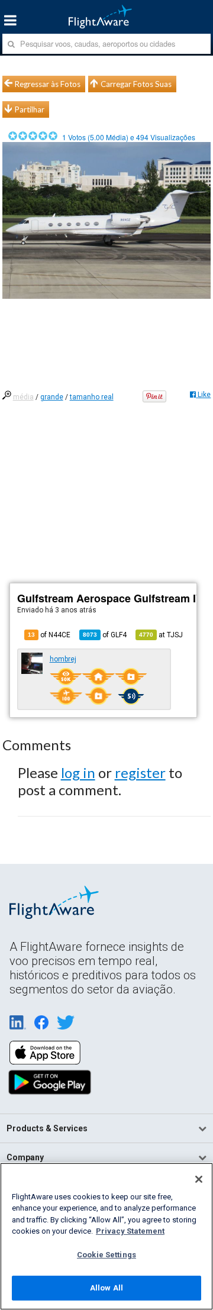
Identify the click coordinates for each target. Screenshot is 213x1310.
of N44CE (49, 635)
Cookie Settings (106, 1254)
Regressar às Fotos (47, 84)
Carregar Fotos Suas (136, 84)
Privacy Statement (130, 1231)
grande (51, 397)
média (23, 397)
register (140, 772)
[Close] (199, 1179)
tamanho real (92, 397)
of (105, 635)
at (161, 635)
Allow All (106, 1287)
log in (78, 772)
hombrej (63, 659)
